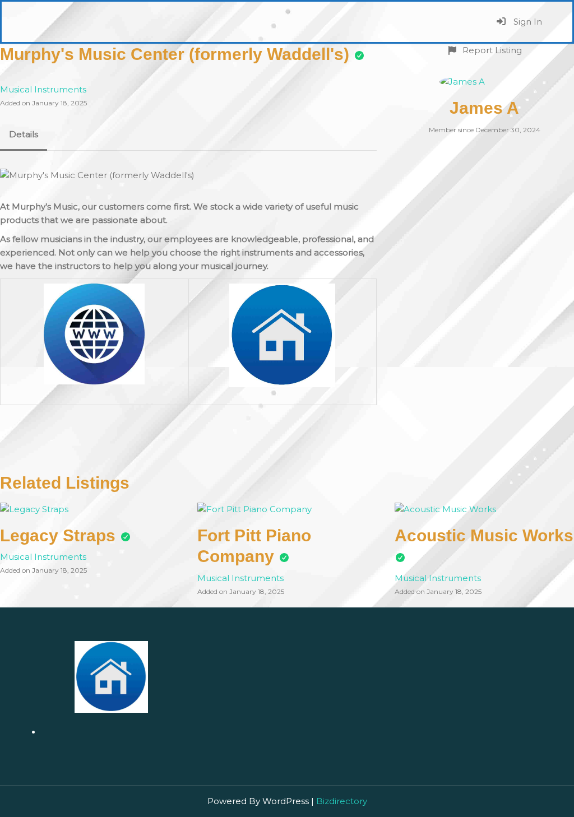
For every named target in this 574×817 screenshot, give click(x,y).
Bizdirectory (341, 801)
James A (484, 108)
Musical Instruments (43, 89)
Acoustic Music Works (484, 535)
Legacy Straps (57, 535)
